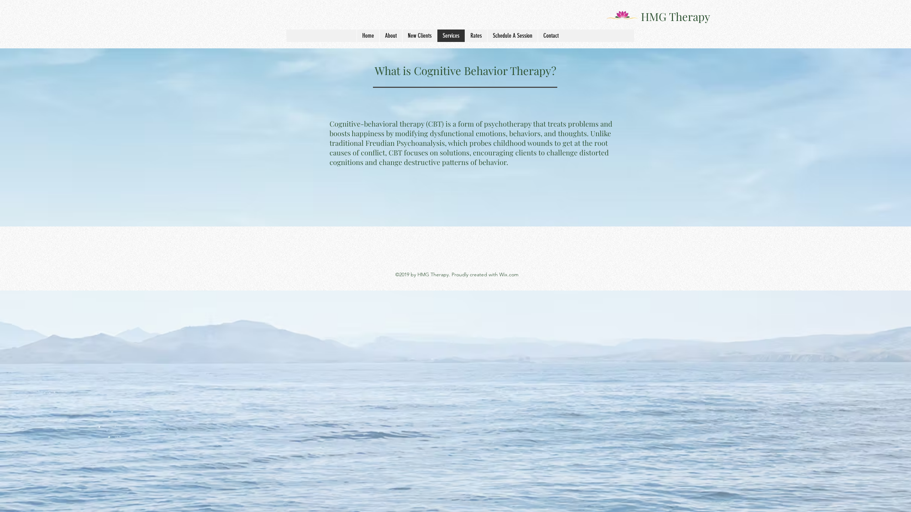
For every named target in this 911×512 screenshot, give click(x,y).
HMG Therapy (675, 16)
